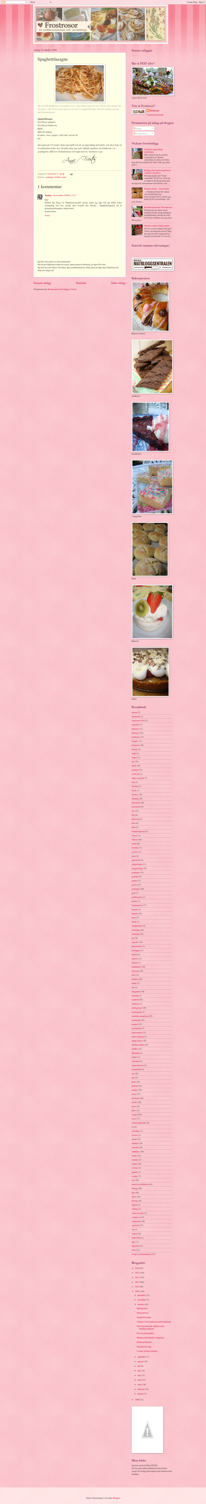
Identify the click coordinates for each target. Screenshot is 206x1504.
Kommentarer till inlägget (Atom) (62, 289)
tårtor (134, 1196)
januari (141, 1393)
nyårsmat (135, 1061)
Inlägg (138, 128)
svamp (134, 1176)
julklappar (136, 950)
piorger (135, 1089)
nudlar (134, 1057)
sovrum (135, 1167)
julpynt (135, 958)
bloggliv (135, 741)
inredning (136, 929)
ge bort (135, 851)
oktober (141, 1304)
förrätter (135, 847)
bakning (135, 732)
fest (133, 810)
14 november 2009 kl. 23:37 (64, 195)
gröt (133, 892)
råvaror (135, 1135)
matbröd (135, 999)
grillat (134, 880)
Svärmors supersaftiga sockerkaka (153, 150)
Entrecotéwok (142, 1312)
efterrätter (136, 802)
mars (140, 1384)
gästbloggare (137, 897)
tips (133, 1192)
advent (134, 712)
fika (133, 814)
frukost (135, 839)
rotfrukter (136, 1131)
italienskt (135, 934)
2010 (137, 1286)
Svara (47, 215)
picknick (135, 1085)
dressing (135, 786)
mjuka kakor (137, 1040)
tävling (135, 1200)
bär (133, 761)
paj (133, 1077)
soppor (134, 1163)
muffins (135, 1048)
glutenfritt (136, 860)
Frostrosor (154, 110)
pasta (64, 177)
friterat (135, 835)
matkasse (135, 1003)
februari (141, 1389)
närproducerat (137, 1065)
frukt (134, 843)
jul (133, 938)
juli (139, 1365)
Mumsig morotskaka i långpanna (150, 1337)
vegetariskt (136, 1221)
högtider (135, 913)
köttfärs (58, 177)
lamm (134, 983)
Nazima (48, 195)
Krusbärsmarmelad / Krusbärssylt (158, 207)
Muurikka (136, 1053)
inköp (134, 921)
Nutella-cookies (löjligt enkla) (157, 225)
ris (133, 1126)
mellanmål (136, 1020)
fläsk (134, 827)
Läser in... (136, 55)
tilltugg (135, 1188)
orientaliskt (136, 1069)
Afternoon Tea (138, 720)
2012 (137, 1277)
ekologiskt (136, 806)
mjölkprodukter (138, 1044)
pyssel (134, 1106)
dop (133, 782)
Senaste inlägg (42, 283)
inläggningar (137, 925)
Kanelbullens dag (144, 1346)
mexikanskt (136, 1028)
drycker (135, 794)
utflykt (134, 1204)
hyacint (135, 909)
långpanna (136, 991)
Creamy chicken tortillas (147, 1351)
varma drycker (138, 1213)
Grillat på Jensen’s (144, 1342)
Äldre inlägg (118, 283)
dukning (135, 798)
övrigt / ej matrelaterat (141, 1254)
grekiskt (135, 876)
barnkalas (136, 736)
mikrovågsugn (138, 1036)
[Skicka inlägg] (71, 173)
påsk (133, 1110)
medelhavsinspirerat (140, 1016)
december (142, 1295)
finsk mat (135, 819)
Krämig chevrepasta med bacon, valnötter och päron (157, 171)
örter (134, 1249)
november (142, 1299)
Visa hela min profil (155, 114)
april (140, 1379)
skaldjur (135, 1143)
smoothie (135, 1147)
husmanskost (137, 905)
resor (134, 1118)
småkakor (136, 1151)
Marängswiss (142, 1308)
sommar (135, 1159)
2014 (137, 1268)
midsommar (137, 1032)
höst (133, 917)
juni (139, 1370)
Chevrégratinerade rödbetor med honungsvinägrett (150, 1327)
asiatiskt (135, 724)
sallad (134, 1139)
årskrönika (136, 1237)
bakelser (135, 728)
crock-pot (136, 773)
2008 (137, 1399)
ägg (133, 1241)
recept (134, 1114)
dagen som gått (138, 778)
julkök (134, 954)
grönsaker (136, 888)
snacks (134, 1155)
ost (133, 1073)
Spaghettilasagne (144, 1317)
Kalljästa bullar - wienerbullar (156, 188)
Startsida (81, 283)
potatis (134, 1102)
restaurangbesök (138, 1122)
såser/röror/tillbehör (140, 1184)
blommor (135, 745)
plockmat (135, 1098)
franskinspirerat (138, 831)
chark (134, 765)
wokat (134, 1233)
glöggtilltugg (137, 868)
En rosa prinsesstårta (145, 1333)
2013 (137, 1272)
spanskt (135, 1172)
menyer (135, 1024)
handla (134, 901)
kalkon (134, 962)
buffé (134, 753)
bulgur (134, 757)
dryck (134, 790)
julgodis (135, 942)
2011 (137, 1282)
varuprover (136, 1217)
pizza (134, 1094)
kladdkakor (136, 966)
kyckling (135, 970)
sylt (133, 1180)
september (142, 1356)
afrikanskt (136, 716)
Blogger (116, 1497)
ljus (133, 987)
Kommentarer (141, 133)
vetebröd (135, 1225)
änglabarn (136, 1245)
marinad (135, 995)
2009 (137, 1291)
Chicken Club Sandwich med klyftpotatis (154, 1321)
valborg (135, 1208)
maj (139, 1375)
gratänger (50, 177)
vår (133, 1229)
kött (133, 975)
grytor (134, 884)
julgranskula (137, 946)
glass (134, 856)
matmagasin (137, 1012)
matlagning (136, 1007)
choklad (135, 769)
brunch (135, 749)
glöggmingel (137, 864)
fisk (133, 823)
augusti (141, 1361)
